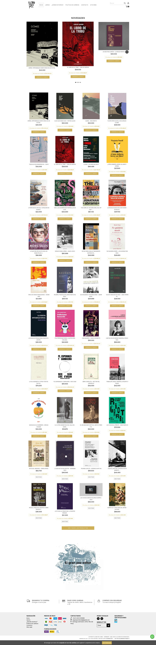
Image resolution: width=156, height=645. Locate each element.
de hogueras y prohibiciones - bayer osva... (91, 295)
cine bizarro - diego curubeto (91, 338)
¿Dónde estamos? (57, 5)
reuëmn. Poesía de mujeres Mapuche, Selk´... (65, 295)
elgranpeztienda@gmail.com (81, 620)
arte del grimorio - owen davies (38, 468)
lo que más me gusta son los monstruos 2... (38, 252)
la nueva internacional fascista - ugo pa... (39, 339)
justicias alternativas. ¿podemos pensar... (65, 512)
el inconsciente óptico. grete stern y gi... (91, 426)
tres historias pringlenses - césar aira (38, 295)
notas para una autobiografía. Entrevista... (91, 252)
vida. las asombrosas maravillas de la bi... (65, 208)
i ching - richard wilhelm (91, 164)
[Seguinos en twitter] (101, 618)
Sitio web (93, 5)
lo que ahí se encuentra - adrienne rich (64, 469)
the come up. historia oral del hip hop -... (91, 208)
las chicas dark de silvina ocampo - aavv (91, 498)
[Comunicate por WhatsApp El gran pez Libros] (152, 637)
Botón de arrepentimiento (122, 638)
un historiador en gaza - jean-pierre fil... (117, 295)
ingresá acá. (109, 638)
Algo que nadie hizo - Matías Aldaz (65, 121)
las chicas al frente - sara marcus (117, 425)
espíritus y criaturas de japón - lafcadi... (117, 508)
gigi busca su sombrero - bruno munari (38, 426)
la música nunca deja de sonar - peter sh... (117, 208)
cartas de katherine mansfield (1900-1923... (117, 339)
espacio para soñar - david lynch (65, 251)
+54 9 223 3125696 (79, 618)
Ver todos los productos (78, 528)
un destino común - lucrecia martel (114, 51)
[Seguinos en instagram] (98, 618)
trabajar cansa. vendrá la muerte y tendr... (117, 382)
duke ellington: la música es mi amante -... (117, 469)
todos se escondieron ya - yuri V (39, 164)
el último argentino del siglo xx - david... (65, 426)
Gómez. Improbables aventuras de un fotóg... (42, 68)
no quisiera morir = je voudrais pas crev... (117, 252)
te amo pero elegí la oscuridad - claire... (117, 121)
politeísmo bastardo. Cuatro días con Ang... (65, 339)
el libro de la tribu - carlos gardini (78, 67)
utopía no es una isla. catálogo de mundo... (38, 208)
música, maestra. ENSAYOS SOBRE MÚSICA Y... (38, 508)
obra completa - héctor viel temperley (91, 382)
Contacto (84, 5)
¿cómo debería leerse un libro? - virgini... (117, 165)
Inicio (41, 5)
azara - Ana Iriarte (91, 121)
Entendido (107, 643)
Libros (47, 5)
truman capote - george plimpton (91, 468)
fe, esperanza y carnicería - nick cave (65, 381)
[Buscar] (124, 3)
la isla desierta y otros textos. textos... (38, 382)
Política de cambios (72, 5)
